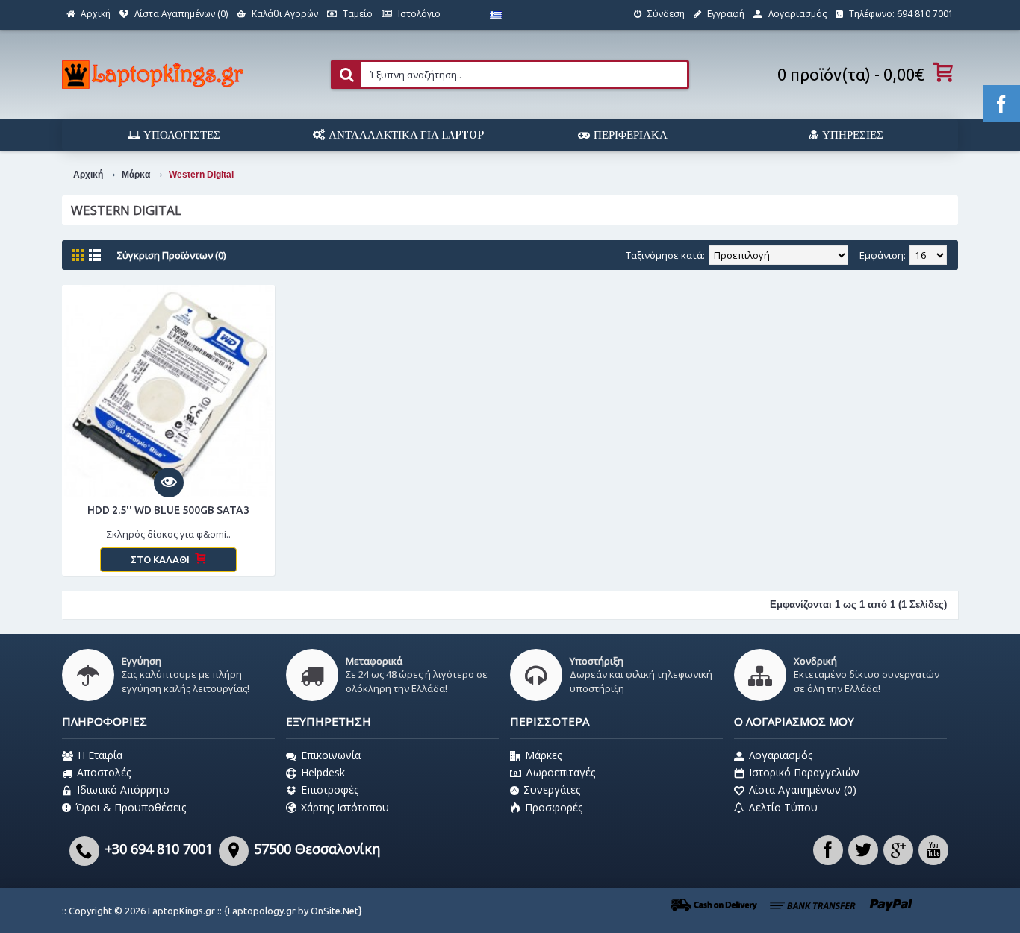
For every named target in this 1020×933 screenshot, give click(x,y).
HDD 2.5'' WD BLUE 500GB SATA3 (168, 510)
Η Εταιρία (100, 755)
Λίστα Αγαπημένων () (802, 789)
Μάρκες (543, 755)
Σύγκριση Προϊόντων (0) (171, 255)
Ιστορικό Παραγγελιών (804, 772)
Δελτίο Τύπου (783, 807)
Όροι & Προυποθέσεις (130, 807)
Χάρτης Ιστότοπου (345, 807)
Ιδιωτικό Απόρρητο (123, 789)
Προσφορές (553, 807)
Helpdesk (323, 772)
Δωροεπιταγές (560, 772)
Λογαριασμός (780, 755)
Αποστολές (104, 772)
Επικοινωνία (331, 755)
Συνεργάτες (551, 789)
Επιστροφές (329, 789)
